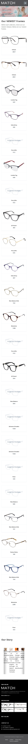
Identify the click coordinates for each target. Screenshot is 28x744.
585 (14, 504)
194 (14, 579)
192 (14, 303)
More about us (5, 695)
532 (14, 202)
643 (14, 102)
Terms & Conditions (13, 741)
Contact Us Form (6, 726)
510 (14, 353)
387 (14, 278)
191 (14, 529)
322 (14, 630)
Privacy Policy (18, 739)
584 (14, 403)
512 (14, 152)
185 (14, 554)
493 (14, 228)
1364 (14, 429)
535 (14, 253)
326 (14, 479)
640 (14, 177)
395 (14, 127)
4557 (14, 52)
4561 (14, 77)
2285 (14, 604)
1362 (14, 454)
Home (6, 739)
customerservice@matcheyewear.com (11, 729)
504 (14, 378)
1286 (14, 328)
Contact (11, 739)
